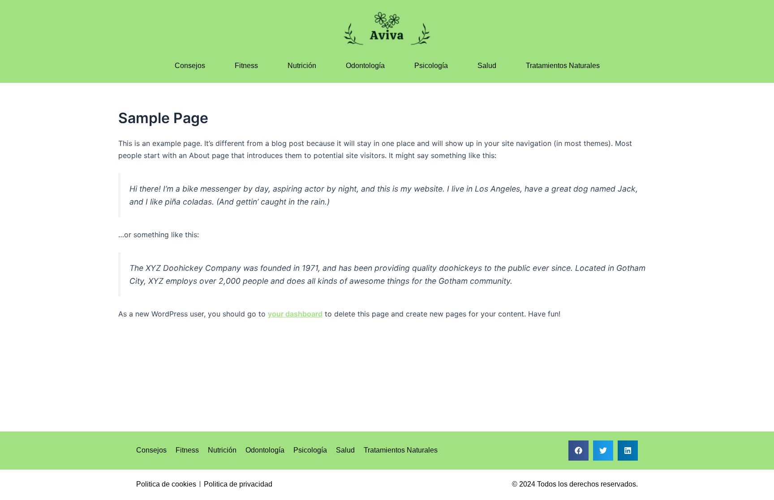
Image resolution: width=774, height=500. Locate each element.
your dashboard (295, 313)
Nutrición (302, 65)
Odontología (365, 65)
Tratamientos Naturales (563, 65)
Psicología (431, 65)
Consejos (190, 65)
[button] (578, 450)
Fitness (246, 65)
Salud (486, 65)
